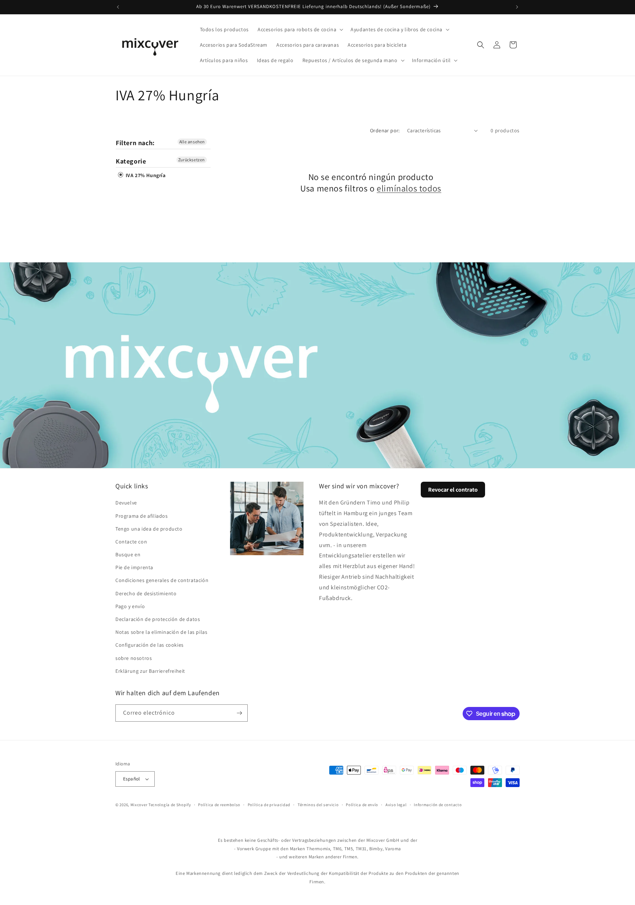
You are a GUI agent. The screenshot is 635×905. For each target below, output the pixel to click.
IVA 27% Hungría (145, 175)
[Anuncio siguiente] (517, 7)
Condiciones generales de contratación (161, 580)
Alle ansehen (192, 141)
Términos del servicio (318, 804)
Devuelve (126, 502)
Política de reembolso (219, 804)
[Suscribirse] (239, 713)
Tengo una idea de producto (149, 528)
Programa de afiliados (141, 516)
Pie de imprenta (134, 567)
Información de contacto (438, 804)
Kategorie (131, 161)
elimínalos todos (409, 188)
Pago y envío (130, 606)
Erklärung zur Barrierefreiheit (150, 671)
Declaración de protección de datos (157, 619)
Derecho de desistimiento (145, 593)
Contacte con (131, 541)
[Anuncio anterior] (118, 7)
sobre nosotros (133, 658)
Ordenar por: (385, 130)
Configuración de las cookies (149, 645)
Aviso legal (396, 804)
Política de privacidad (269, 804)
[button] (299, 29)
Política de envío (362, 804)
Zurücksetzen (191, 159)
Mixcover (139, 804)
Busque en (127, 554)
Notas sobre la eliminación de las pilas (161, 632)
